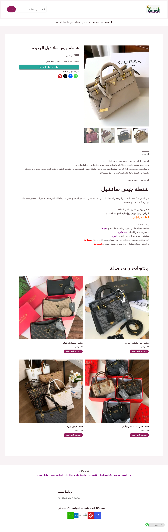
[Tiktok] (83, 515)
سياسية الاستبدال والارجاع (69, 497)
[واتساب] (70, 515)
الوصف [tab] (145, 154)
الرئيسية (108, 22)
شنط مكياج (123, 232)
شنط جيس (86, 22)
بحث (11, 9)
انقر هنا (104, 228)
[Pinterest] (91, 515)
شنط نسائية (98, 22)
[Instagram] (97, 515)
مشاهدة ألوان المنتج (139, 351)
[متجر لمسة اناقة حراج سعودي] (76, 515)
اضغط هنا (88, 240)
